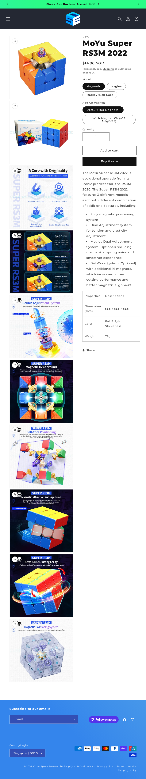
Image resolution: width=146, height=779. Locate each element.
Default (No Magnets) (103, 110)
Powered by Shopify (61, 766)
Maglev (116, 86)
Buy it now (109, 161)
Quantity (88, 129)
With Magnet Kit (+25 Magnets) (109, 120)
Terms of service (126, 766)
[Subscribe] (73, 719)
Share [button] (90, 350)
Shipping (108, 68)
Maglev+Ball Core (99, 95)
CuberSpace (40, 766)
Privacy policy (105, 766)
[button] (8, 19)
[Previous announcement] (7, 4)
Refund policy (84, 766)
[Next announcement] (138, 4)
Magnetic (93, 86)
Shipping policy (127, 770)
